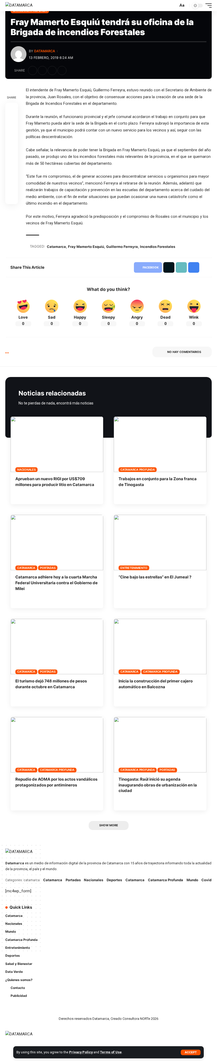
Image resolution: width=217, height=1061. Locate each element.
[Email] (11, 159)
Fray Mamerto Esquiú (86, 246)
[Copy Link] (52, 70)
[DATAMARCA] (19, 5)
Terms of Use (111, 1052)
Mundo (192, 880)
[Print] (61, 70)
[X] (125, 910)
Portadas (47, 568)
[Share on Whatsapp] (11, 134)
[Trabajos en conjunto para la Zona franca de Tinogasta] (160, 444)
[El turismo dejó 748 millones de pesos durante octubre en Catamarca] (57, 646)
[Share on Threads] (11, 147)
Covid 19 (208, 880)
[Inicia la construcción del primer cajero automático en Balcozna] (160, 646)
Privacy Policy (81, 1052)
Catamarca (56, 246)
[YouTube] (132, 910)
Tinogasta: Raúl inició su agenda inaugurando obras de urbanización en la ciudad (158, 785)
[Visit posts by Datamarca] (18, 54)
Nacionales (26, 469)
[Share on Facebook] (32, 70)
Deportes (114, 880)
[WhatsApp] (125, 921)
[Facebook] (117, 910)
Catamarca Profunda (137, 469)
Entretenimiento (133, 568)
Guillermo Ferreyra (122, 246)
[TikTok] (117, 921)
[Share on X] (42, 70)
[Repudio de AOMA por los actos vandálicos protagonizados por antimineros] (57, 744)
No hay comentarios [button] (184, 352)
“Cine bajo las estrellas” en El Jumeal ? (155, 576)
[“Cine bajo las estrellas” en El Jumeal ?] (160, 542)
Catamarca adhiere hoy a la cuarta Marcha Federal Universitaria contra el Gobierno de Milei (56, 582)
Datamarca (44, 51)
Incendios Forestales (157, 246)
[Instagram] (139, 910)
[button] (191, 1052)
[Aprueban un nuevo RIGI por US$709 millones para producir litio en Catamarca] (57, 444)
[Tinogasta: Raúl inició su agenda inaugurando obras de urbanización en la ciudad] (160, 744)
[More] (71, 70)
